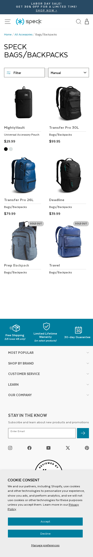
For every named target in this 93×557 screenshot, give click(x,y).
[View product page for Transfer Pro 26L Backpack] (24, 186)
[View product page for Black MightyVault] (6, 149)
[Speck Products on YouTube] (48, 447)
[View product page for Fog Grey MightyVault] (11, 149)
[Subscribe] (83, 433)
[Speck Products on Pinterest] (87, 447)
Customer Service (24, 373)
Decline (45, 533)
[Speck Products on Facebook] (29, 447)
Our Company (20, 394)
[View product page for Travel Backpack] (69, 252)
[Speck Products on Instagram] (10, 447)
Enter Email (17, 431)
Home (8, 34)
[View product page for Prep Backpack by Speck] (24, 252)
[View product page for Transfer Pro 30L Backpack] (69, 114)
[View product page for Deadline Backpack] (69, 186)
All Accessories (23, 34)
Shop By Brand (21, 363)
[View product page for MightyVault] (24, 114)
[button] (87, 21)
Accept (45, 521)
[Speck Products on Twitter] (68, 447)
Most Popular (21, 352)
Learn (13, 384)
